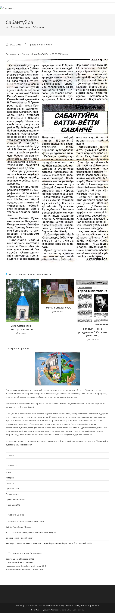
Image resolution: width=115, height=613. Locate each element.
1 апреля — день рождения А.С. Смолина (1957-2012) (92, 332)
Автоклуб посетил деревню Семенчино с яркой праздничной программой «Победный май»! (49, 543)
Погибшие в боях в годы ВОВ (19, 562)
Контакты (96, 605)
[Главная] (7, 27)
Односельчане (12, 488)
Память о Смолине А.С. (57, 307)
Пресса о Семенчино (40, 44)
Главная (18, 605)
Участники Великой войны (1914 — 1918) (24, 569)
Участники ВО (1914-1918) (77, 605)
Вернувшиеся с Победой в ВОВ (20, 559)
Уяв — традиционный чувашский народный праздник (31, 532)
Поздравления (12, 494)
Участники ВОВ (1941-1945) (51, 605)
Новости (10, 483)
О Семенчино (31, 605)
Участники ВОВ (13, 505)
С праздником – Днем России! (19, 538)
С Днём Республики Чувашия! (19, 527)
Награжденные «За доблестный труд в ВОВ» (26, 566)
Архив (8, 472)
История (10, 477)
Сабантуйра (38, 27)
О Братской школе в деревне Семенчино (25, 521)
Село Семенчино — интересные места (22, 327)
